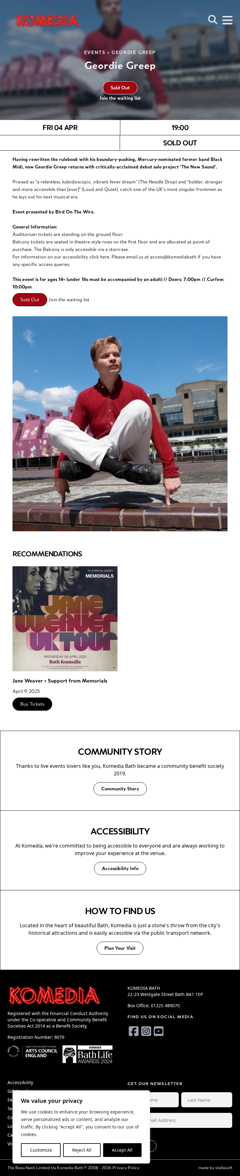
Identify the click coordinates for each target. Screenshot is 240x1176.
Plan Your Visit (120, 948)
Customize (41, 1150)
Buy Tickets (32, 704)
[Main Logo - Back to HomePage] (48, 20)
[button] (213, 19)
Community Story (120, 789)
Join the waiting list (120, 98)
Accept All (122, 1150)
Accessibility (20, 1082)
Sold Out (120, 88)
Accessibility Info (120, 868)
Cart (12, 1135)
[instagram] (146, 1031)
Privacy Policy (125, 1167)
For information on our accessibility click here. (61, 257)
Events (95, 52)
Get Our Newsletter (155, 1083)
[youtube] (159, 1031)
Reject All (82, 1150)
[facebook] (134, 1031)
